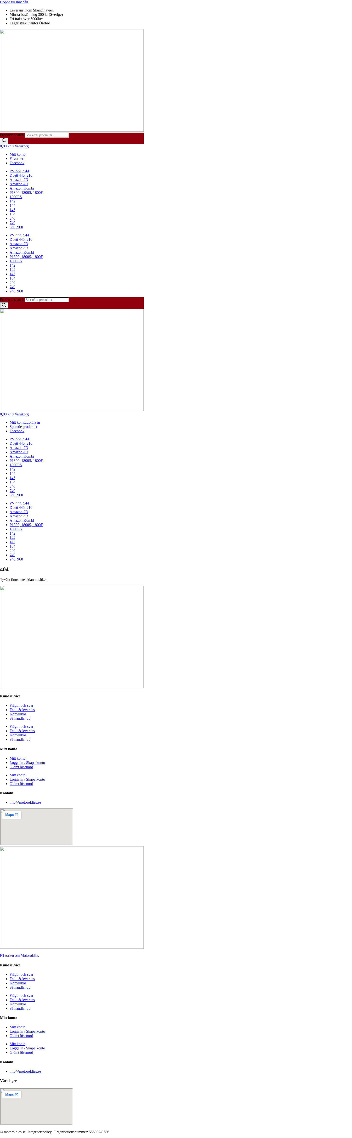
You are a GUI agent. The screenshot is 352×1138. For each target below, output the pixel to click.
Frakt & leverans (22, 710)
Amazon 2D (19, 180)
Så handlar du (20, 718)
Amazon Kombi (22, 188)
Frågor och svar (21, 705)
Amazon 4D (19, 184)
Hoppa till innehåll (14, 2)
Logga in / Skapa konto (27, 763)
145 (12, 210)
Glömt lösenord (21, 767)
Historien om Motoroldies (19, 955)
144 (12, 205)
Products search (12, 135)
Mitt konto (17, 758)
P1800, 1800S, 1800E (26, 193)
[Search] (4, 141)
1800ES (16, 197)
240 (12, 218)
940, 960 (16, 227)
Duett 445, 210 (21, 175)
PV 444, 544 (19, 171)
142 (12, 201)
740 (12, 223)
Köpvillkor (18, 714)
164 (12, 214)
